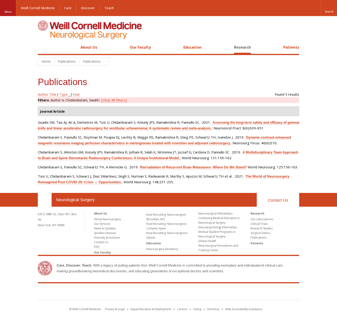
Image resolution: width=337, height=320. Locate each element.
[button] (329, 8)
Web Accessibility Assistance (243, 309)
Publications (258, 237)
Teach (109, 8)
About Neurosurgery (107, 219)
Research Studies (262, 228)
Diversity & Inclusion (107, 237)
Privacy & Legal (115, 309)
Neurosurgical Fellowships (215, 213)
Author (43, 94)
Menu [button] (8, 12)
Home (43, 47)
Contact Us (278, 200)
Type (63, 94)
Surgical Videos (260, 233)
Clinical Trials (259, 224)
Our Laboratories (262, 219)
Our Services (102, 224)
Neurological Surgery (75, 200)
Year (76, 94)
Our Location (45, 200)
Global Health (207, 241)
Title (52, 94)
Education (192, 47)
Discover (88, 8)
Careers (182, 309)
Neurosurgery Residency (162, 249)
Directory (213, 309)
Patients (291, 47)
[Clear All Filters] (114, 100)
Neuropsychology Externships (217, 227)
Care (68, 8)
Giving (197, 309)
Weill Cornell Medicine (38, 8)
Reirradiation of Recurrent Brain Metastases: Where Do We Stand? (193, 167)
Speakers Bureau (105, 233)
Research (242, 47)
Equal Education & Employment (151, 309)
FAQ (96, 247)
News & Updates (105, 228)
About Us (88, 47)
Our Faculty (140, 47)
